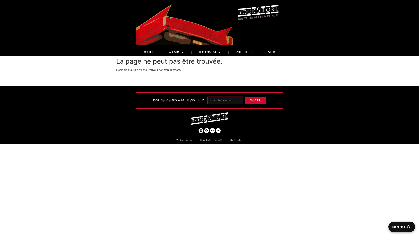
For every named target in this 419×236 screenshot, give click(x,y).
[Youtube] (212, 130)
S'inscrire (255, 100)
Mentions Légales (183, 140)
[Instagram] (201, 130)
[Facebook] (206, 130)
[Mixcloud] (218, 130)
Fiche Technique (236, 140)
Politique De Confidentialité (210, 140)
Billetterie (242, 52)
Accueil (148, 52)
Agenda (174, 52)
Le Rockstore (208, 52)
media (271, 52)
